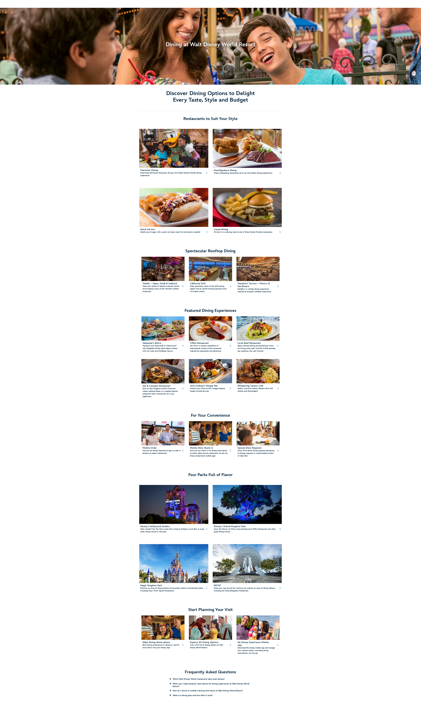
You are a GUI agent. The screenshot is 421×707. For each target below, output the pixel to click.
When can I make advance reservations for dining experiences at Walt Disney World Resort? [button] (211, 685)
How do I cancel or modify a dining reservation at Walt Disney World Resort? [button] (208, 691)
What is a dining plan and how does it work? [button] (193, 695)
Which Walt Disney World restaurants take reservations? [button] (199, 679)
